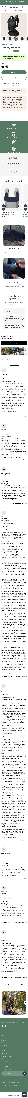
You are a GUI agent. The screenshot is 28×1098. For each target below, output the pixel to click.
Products (7, 10)
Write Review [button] (14, 343)
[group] (14, 336)
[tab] (14, 364)
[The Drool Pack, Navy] (11, 197)
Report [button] (16, 414)
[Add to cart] (3, 205)
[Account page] (5, 7)
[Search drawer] (22, 7)
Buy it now (14, 77)
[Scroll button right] (25, 1003)
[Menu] (2, 7)
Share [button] (19, 414)
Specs (3, 116)
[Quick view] (3, 209)
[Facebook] (5, 1026)
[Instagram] (2, 1026)
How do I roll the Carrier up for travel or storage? (12, 326)
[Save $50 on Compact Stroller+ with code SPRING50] (14, 2)
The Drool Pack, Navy (7, 212)
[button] (14, 45)
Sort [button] (2, 359)
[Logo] (14, 7)
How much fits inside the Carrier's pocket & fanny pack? (12, 318)
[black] (2, 66)
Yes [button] (13, 414)
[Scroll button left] (2, 1003)
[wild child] (6, 66)
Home (3, 10)
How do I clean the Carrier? (10, 311)
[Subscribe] (24, 1073)
